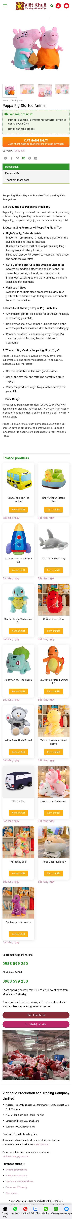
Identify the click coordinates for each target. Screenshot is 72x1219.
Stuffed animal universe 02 (18, 560)
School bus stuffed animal (18, 499)
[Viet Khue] (31, 6)
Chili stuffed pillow (53, 619)
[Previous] (7, 48)
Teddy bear (17, 100)
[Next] (59, 48)
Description (12, 166)
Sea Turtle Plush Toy (53, 558)
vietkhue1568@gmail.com (16, 1156)
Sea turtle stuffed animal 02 (54, 681)
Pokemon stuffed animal (18, 679)
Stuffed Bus (18, 801)
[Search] (51, 6)
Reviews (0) (12, 173)
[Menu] (5, 5)
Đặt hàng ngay (11, 517)
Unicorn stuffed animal (53, 801)
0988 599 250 (41, 1144)
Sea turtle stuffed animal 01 (18, 621)
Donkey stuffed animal (18, 922)
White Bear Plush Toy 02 (18, 740)
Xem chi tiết (18, 509)
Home (6, 100)
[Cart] (66, 6)
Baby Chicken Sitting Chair (53, 499)
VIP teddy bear (18, 861)
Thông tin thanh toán (17, 180)
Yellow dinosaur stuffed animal (53, 742)
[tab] (36, 167)
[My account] (58, 6)
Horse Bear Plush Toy (54, 861)
